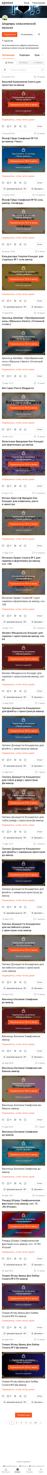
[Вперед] (40, 1423)
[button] (23, 46)
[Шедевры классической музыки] (5, 18)
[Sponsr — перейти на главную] (7, 3)
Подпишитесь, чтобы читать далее (18, 119)
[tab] (8, 55)
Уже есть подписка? (23, 111)
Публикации (8, 55)
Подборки (24, 55)
